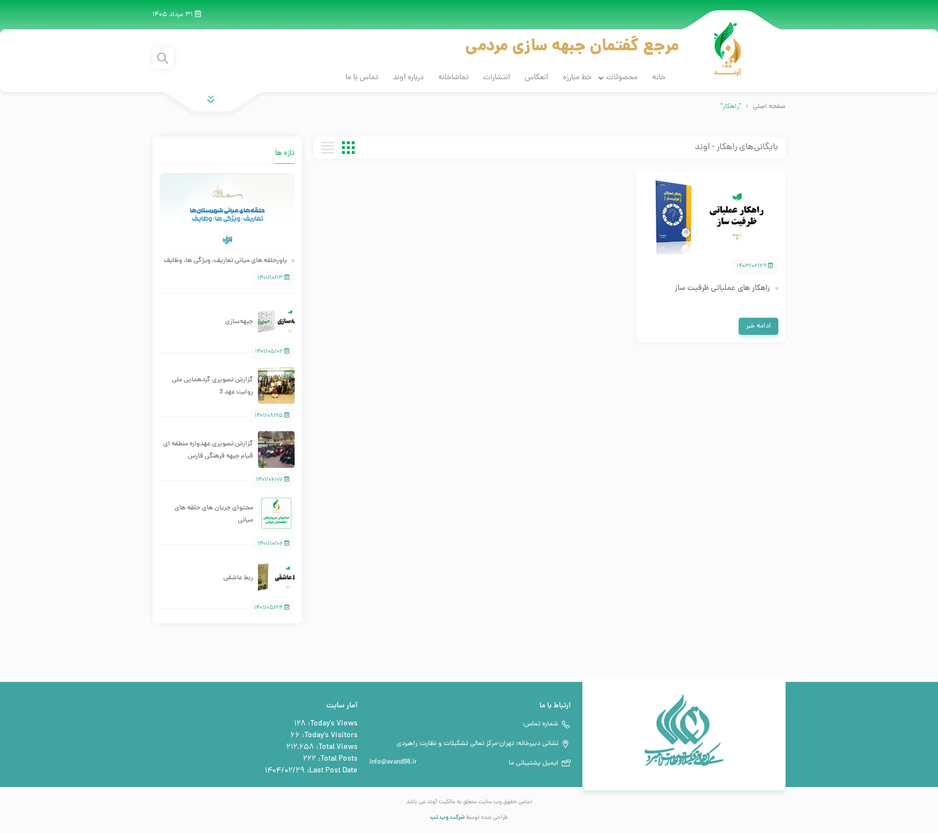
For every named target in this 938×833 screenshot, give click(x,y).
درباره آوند (408, 78)
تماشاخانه (453, 78)
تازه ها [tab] (285, 153)
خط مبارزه (577, 78)
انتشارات (496, 78)
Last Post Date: (331, 771)
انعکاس (536, 78)
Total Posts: (337, 759)
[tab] (217, 148)
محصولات (622, 78)
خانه (658, 78)
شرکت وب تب (447, 817)
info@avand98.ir (393, 762)
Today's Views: (332, 724)
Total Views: (336, 747)
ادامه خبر (758, 326)
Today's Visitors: (329, 736)
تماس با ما (361, 78)
